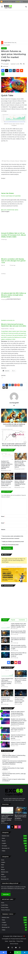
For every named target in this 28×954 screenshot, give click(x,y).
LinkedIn (8, 209)
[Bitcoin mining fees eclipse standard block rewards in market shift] (7, 476)
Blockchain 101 (5, 848)
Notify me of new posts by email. (10, 544)
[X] (7, 385)
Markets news (5, 835)
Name (3, 516)
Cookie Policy (4, 905)
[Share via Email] (4, 387)
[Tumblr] (12, 385)
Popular (13, 620)
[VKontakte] (21, 385)
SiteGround (23, 938)
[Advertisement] (14, 25)
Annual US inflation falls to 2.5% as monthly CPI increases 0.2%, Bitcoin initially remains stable (13, 235)
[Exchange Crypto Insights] (8, 6)
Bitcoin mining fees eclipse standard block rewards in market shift (6, 483)
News (3, 838)
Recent (5, 620)
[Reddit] (18, 385)
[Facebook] (4, 385)
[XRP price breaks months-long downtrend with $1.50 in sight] (5, 647)
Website (3, 529)
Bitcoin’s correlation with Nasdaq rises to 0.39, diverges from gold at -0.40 (13, 260)
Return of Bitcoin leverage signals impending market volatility (20, 483)
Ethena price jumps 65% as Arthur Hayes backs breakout (18, 654)
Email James (14, 209)
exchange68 (6, 63)
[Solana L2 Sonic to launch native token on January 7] (5, 744)
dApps (3, 850)
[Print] (7, 387)
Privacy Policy (4, 907)
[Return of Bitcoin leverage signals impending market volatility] (21, 476)
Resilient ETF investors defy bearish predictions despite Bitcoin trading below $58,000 (7, 464)
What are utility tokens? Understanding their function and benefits (18, 713)
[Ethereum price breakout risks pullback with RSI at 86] (5, 640)
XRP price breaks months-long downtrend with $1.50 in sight (18, 647)
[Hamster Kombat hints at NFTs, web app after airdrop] (5, 737)
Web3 (2, 864)
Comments (22, 620)
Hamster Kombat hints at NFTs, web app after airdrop (18, 736)
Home (3, 45)
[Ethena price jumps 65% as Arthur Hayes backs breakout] (5, 655)
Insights (8, 45)
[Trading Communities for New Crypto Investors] (5, 730)
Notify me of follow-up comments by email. (13, 541)
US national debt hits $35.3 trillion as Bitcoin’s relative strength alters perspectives (13, 295)
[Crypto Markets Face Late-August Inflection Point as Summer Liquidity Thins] (5, 626)
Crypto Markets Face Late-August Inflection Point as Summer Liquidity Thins (18, 625)
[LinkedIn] (9, 385)
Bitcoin (4, 840)
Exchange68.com (6, 938)
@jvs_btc (3, 209)
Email (3, 523)
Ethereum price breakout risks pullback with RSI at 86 (18, 639)
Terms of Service (5, 909)
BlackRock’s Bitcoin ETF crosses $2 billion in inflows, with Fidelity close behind (20, 464)
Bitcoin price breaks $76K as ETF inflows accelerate (20, 680)
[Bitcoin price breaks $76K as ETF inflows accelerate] (5, 633)
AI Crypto (4, 845)
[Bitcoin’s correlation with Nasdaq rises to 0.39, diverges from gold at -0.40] (14, 248)
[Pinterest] (15, 385)
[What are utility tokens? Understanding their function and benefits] (5, 714)
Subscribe (6, 894)
